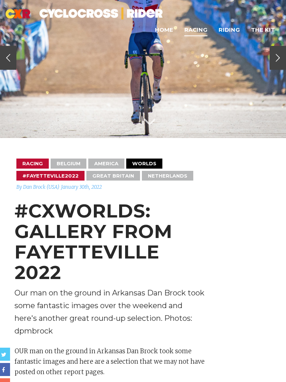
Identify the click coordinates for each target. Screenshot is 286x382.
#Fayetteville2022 (50, 176)
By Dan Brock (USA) (37, 187)
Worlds (144, 163)
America (106, 163)
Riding (229, 29)
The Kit (263, 29)
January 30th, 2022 (81, 187)
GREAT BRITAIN (113, 176)
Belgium (68, 163)
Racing (195, 29)
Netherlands (167, 176)
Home (164, 29)
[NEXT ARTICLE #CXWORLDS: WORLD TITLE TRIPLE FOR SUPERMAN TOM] (278, 58)
